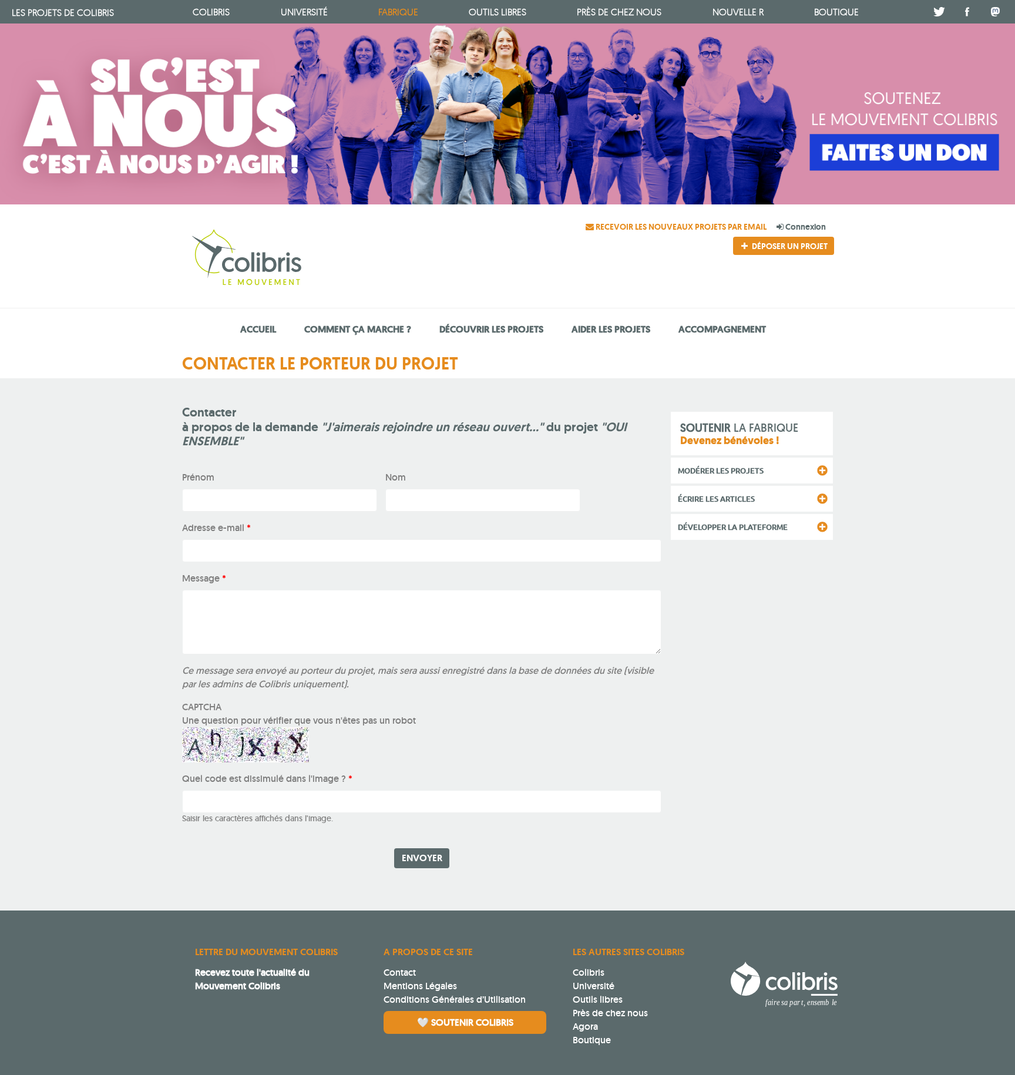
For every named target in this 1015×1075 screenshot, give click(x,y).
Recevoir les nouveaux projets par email (681, 226)
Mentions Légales (420, 986)
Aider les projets (611, 329)
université (304, 12)
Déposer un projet (789, 246)
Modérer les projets (721, 470)
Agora (585, 1026)
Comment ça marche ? (357, 329)
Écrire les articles (716, 498)
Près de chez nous (619, 12)
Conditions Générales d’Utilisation (455, 999)
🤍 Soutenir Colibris (465, 1022)
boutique (836, 12)
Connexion (805, 226)
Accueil (258, 329)
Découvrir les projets (491, 329)
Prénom (198, 477)
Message (204, 578)
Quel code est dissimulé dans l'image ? (267, 778)
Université (593, 986)
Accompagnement (722, 329)
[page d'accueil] (288, 259)
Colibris (63, 12)
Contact (400, 972)
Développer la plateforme (733, 527)
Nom (395, 477)
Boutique (592, 1040)
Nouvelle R (738, 12)
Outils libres (497, 12)
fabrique (398, 12)
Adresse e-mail (216, 528)
